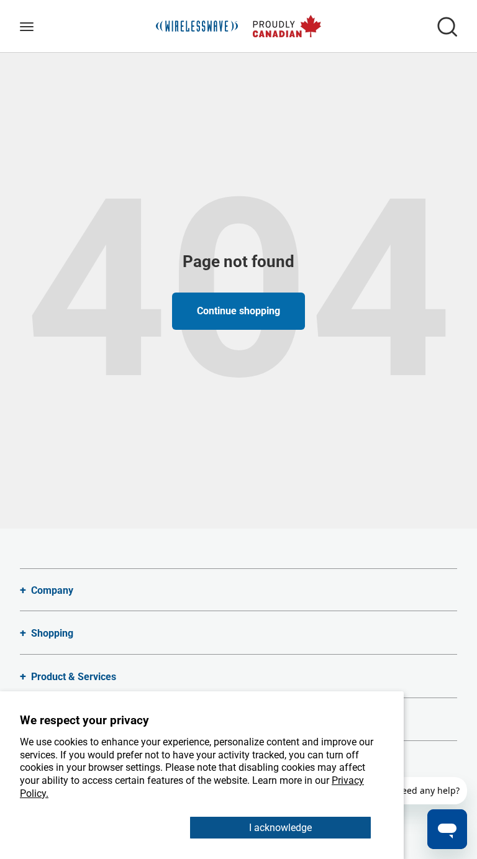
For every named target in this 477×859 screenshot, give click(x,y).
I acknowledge (280, 828)
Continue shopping (238, 311)
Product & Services (73, 677)
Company (52, 590)
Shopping (52, 633)
